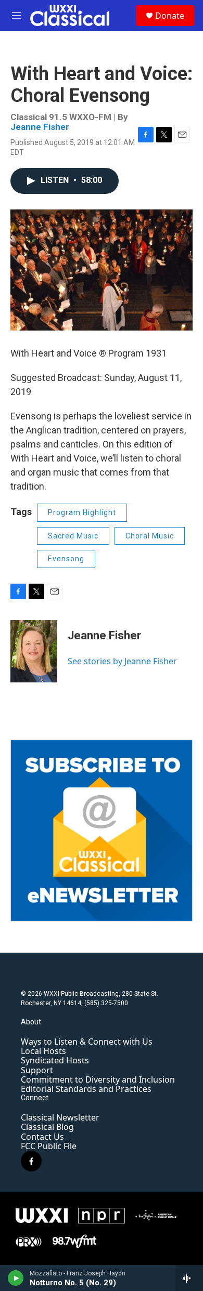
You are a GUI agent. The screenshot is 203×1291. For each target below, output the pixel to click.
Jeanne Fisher (39, 127)
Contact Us (42, 1136)
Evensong (66, 559)
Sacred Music (73, 536)
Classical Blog (47, 1126)
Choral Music (149, 536)
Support (37, 1070)
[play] (15, 1278)
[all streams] (189, 1278)
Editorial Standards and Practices (86, 1089)
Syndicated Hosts (55, 1060)
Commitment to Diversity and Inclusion (98, 1079)
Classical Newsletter (60, 1117)
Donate (169, 15)
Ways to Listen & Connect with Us (87, 1041)
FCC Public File (49, 1146)
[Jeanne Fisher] (33, 651)
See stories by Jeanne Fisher (122, 661)
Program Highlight (82, 512)
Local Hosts (43, 1051)
